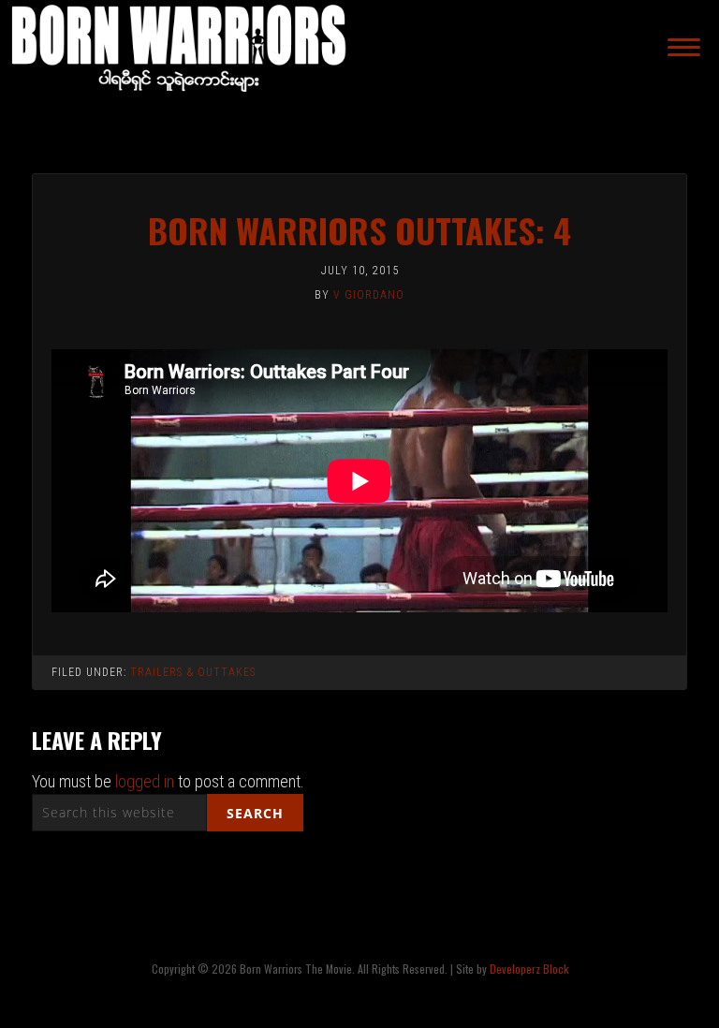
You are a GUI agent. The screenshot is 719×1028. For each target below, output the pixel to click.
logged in (144, 781)
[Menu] (684, 47)
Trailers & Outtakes (193, 672)
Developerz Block (529, 969)
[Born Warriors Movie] (180, 98)
